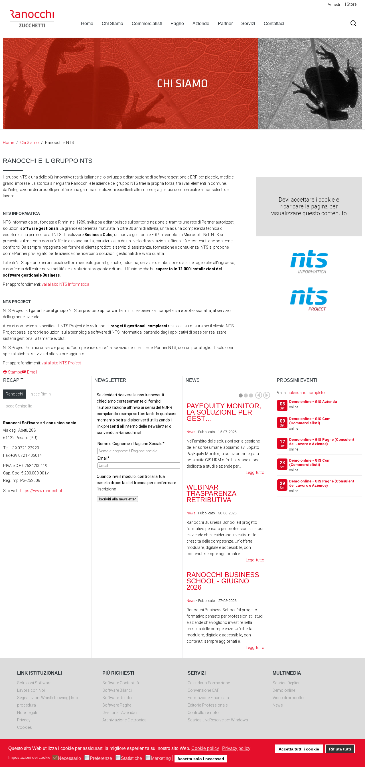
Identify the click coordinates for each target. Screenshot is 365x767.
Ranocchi (14, 394)
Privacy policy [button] (236, 748)
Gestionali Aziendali (119, 712)
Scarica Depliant (287, 683)
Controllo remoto (203, 712)
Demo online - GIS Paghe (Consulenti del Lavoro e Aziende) (322, 441)
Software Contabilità (120, 683)
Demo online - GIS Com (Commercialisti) (309, 421)
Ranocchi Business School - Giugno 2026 (222, 581)
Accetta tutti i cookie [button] (299, 749)
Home (87, 23)
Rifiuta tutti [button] (340, 749)
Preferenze (101, 758)
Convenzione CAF (203, 690)
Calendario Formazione (209, 683)
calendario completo (306, 392)
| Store (350, 4)
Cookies (24, 727)
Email (32, 372)
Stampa (15, 372)
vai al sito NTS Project (61, 363)
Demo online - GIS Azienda (313, 401)
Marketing (161, 758)
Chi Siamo (112, 23)
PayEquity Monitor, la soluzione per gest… (223, 412)
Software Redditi (117, 697)
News (190, 432)
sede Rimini (41, 394)
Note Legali (27, 712)
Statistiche (131, 758)
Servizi (248, 23)
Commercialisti (147, 23)
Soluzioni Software (34, 683)
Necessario (69, 758)
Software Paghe (116, 705)
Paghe (177, 23)
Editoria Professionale (208, 705)
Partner (225, 23)
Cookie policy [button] (205, 748)
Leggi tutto (255, 472)
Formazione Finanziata (208, 697)
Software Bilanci (117, 690)
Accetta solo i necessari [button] (200, 758)
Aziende (200, 23)
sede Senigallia (19, 406)
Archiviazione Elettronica (124, 720)
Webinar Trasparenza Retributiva (211, 493)
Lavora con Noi (31, 690)
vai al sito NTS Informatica (65, 284)
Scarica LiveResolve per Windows (218, 720)
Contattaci (274, 23)
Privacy (24, 720)
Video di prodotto (288, 697)
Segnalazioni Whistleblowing (42, 697)
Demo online (284, 690)
